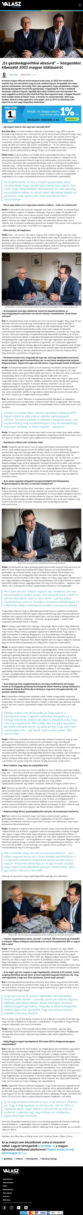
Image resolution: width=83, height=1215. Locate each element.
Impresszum (8, 1179)
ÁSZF (5, 1186)
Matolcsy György (48, 1159)
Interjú (34, 75)
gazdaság (7, 1159)
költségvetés (31, 1159)
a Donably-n (46, 1146)
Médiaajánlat (8, 1190)
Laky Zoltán (13, 75)
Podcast (6, 1196)
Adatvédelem (8, 1183)
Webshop (6, 1200)
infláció (18, 1159)
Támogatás (7, 1193)
